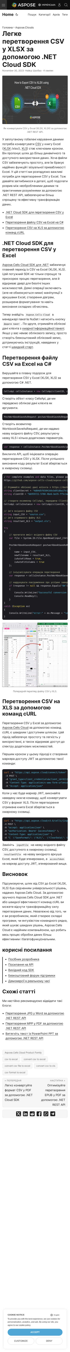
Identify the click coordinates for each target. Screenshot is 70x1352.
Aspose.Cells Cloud (15, 727)
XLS (24, 148)
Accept (35, 1332)
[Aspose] (24, 5)
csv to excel (11, 1059)
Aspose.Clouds (24, 27)
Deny (49, 1341)
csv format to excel (15, 1072)
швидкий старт (22, 347)
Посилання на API (20, 964)
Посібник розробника (23, 959)
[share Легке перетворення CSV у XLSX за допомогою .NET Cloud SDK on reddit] (32, 1114)
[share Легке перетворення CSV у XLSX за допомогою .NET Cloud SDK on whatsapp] (45, 1114)
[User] (59, 5)
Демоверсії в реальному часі (29, 981)
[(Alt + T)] (17, 14)
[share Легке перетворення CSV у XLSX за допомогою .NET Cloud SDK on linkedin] (25, 1114)
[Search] (66, 5)
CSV (38, 144)
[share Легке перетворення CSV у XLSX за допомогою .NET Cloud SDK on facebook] (39, 1114)
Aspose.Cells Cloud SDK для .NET (25, 264)
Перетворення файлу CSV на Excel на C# (34, 222)
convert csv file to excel (17, 1065)
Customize (21, 1341)
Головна (7, 27)
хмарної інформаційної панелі (43, 328)
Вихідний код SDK (21, 970)
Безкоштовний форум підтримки (31, 975)
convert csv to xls (45, 1065)
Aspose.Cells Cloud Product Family (23, 1052)
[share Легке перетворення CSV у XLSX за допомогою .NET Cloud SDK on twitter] (18, 1114)
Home (8, 14)
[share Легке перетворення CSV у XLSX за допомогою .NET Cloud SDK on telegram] (52, 1114)
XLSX (7, 148)
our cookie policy (22, 1325)
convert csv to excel (34, 1059)
